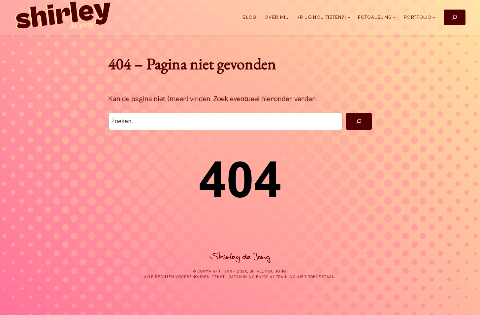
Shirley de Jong (240, 257)
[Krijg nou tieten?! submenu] (348, 17)
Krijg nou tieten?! (321, 17)
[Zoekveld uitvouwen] (454, 17)
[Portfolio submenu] (434, 17)
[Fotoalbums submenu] (394, 17)
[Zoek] (359, 121)
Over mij (277, 17)
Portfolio (418, 17)
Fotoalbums (375, 17)
